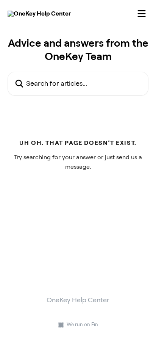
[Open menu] (141, 13)
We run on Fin (82, 324)
